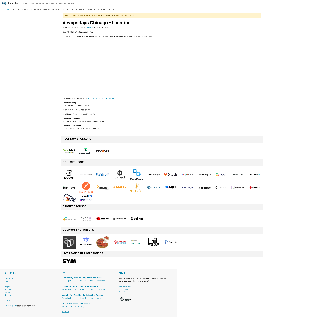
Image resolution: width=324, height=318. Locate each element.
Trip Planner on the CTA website (101, 98)
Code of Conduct (124, 292)
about (71, 3)
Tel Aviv (7, 301)
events (25, 3)
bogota (7, 287)
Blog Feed (65, 312)
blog (32, 3)
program (38, 9)
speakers (46, 9)
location (16, 9)
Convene (89, 27)
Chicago (7, 9)
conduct (73, 9)
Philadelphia (9, 278)
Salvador (8, 295)
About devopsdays (125, 286)
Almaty (7, 281)
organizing (61, 3)
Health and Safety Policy (89, 9)
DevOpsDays (13, 3)
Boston (7, 284)
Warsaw (7, 292)
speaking (50, 3)
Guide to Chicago (108, 9)
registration (27, 9)
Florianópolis (9, 289)
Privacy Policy (123, 289)
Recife (7, 298)
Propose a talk (11, 306)
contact (64, 9)
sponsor (40, 3)
